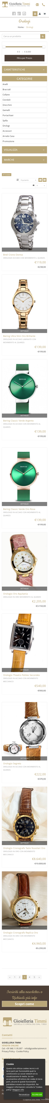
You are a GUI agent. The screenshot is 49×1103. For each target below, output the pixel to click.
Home (21, 27)
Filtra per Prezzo (24, 58)
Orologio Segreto (12, 763)
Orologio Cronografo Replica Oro (20, 932)
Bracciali (7, 89)
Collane (6, 94)
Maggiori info (18, 1089)
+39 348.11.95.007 (14, 1048)
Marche (9, 159)
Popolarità (25, 180)
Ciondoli (6, 99)
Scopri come (24, 1004)
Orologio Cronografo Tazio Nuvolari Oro (24, 848)
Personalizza (24, 1094)
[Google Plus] (19, 13)
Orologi (6, 125)
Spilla (5, 120)
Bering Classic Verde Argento (18, 420)
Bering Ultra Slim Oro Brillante (19, 336)
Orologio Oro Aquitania (15, 593)
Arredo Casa (8, 136)
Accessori (7, 131)
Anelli (5, 84)
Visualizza (10, 149)
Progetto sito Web (31, 1099)
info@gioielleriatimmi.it (35, 1048)
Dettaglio (24, 249)
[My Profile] (40, 14)
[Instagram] (24, 13)
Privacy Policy (8, 1051)
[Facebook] (14, 13)
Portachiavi (8, 115)
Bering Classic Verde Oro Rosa (19, 509)
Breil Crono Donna (13, 254)
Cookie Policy (22, 1051)
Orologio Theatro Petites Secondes (21, 675)
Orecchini (7, 105)
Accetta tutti (37, 1094)
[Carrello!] (44, 14)
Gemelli (6, 110)
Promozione (8, 141)
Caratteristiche (14, 69)
